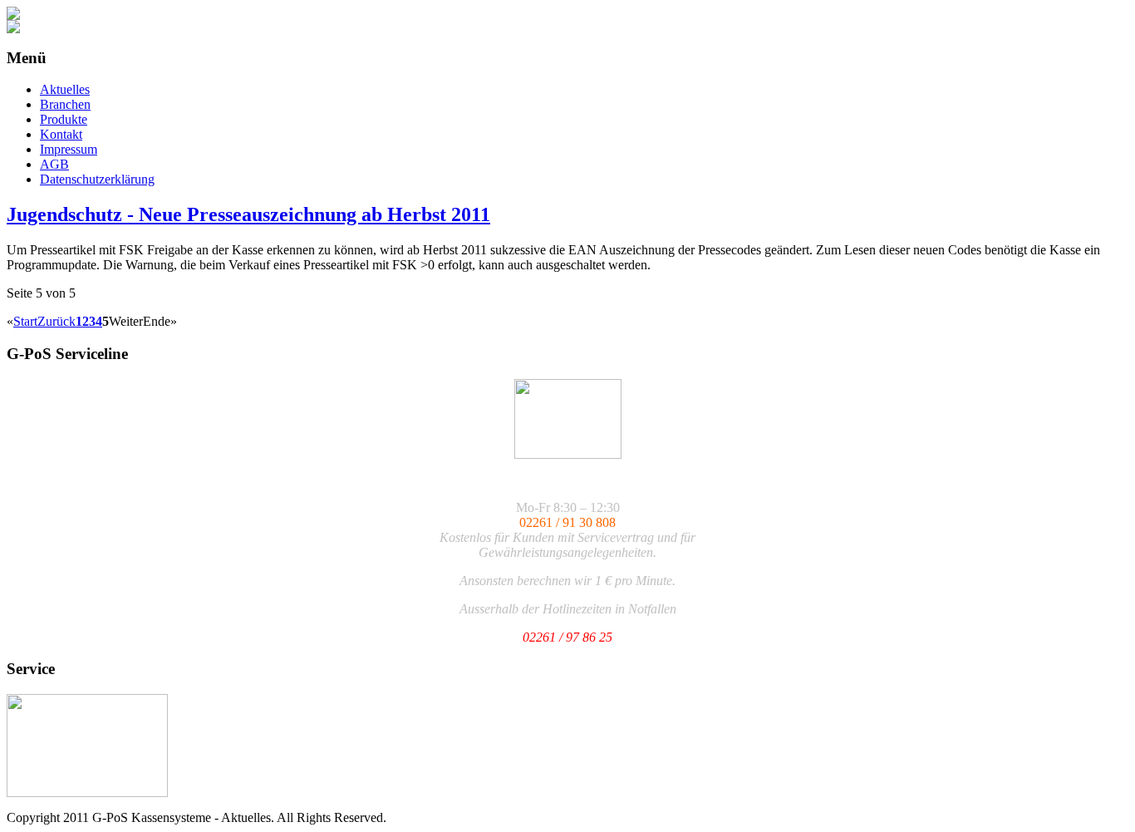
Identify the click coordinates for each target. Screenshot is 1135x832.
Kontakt (61, 134)
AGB (54, 164)
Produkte (63, 119)
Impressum (68, 149)
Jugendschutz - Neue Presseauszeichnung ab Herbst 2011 (248, 214)
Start (25, 321)
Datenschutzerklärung (97, 179)
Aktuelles (65, 89)
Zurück (56, 321)
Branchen (65, 104)
